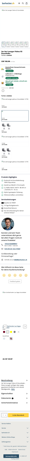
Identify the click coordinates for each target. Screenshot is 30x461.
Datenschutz (21, 449)
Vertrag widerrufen (11, 456)
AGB (6, 449)
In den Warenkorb (18, 415)
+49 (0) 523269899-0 (10, 244)
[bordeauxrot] (4, 332)
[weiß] (7, 338)
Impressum (15, 452)
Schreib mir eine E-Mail (12, 249)
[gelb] (11, 332)
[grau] (14, 332)
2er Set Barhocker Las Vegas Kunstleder (12, 327)
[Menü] (19, 3)
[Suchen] (22, 3)
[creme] (7, 332)
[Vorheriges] (5, 326)
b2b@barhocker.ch (20, 260)
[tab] (14, 385)
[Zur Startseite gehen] (8, 3)
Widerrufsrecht (12, 449)
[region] (15, 326)
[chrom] (4, 338)
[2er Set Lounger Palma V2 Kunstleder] (15, 24)
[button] (3, 90)
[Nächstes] (25, 326)
